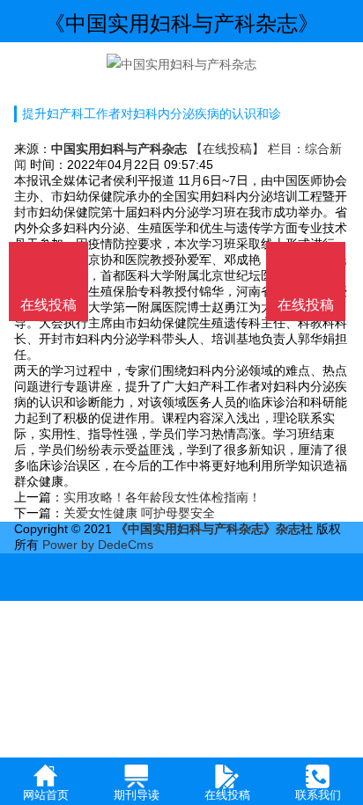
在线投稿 (306, 304)
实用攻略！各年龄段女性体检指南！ (162, 497)
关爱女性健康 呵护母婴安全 (139, 513)
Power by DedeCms (97, 545)
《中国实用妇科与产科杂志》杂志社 (214, 529)
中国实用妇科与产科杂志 (119, 149)
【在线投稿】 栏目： (247, 149)
